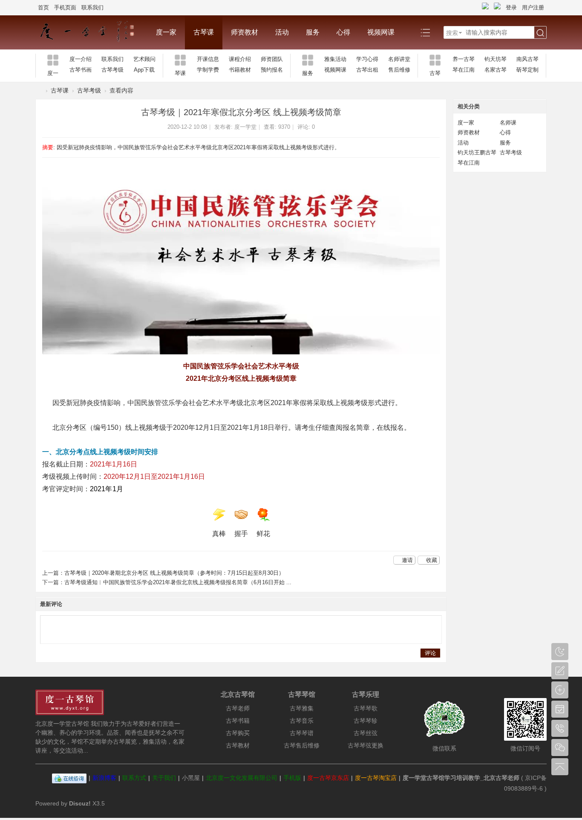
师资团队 (272, 59)
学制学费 (208, 70)
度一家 (166, 32)
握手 (241, 533)
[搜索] (540, 33)
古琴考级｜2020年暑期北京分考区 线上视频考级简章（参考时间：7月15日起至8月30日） (174, 573)
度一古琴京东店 (328, 777)
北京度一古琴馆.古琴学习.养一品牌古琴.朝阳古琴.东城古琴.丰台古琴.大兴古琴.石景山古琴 (38, 90)
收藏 (431, 560)
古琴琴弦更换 (365, 745)
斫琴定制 (527, 70)
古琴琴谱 (302, 733)
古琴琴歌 (365, 708)
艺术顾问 (144, 59)
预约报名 (272, 70)
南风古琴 (527, 59)
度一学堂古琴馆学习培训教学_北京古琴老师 (461, 777)
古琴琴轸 (365, 720)
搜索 (452, 32)
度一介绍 (80, 59)
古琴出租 (367, 70)
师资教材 (244, 32)
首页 (43, 7)
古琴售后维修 (302, 745)
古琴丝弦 (365, 733)
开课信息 (208, 59)
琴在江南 (463, 70)
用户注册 (533, 7)
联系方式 (134, 777)
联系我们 (92, 7)
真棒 (219, 533)
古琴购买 (238, 733)
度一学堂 (245, 127)
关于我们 (164, 777)
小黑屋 (191, 777)
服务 (313, 32)
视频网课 (381, 32)
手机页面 (65, 7)
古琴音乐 (302, 720)
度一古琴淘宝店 (376, 777)
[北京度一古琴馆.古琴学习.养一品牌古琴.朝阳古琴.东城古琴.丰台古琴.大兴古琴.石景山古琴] (91, 32)
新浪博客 (104, 777)
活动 (282, 32)
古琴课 (203, 32)
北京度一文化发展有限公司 (241, 777)
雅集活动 (335, 59)
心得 (343, 32)
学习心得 (367, 59)
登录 (511, 7)
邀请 (407, 560)
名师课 (508, 122)
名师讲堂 (399, 59)
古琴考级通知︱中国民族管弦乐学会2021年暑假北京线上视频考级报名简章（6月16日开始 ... (177, 582)
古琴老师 (238, 708)
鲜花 (263, 533)
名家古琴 (495, 70)
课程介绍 (240, 59)
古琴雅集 (302, 708)
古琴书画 (80, 70)
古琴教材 (238, 745)
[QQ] (69, 777)
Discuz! (80, 803)
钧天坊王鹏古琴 (477, 152)
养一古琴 (463, 59)
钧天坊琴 (495, 59)
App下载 (144, 70)
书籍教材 (240, 70)
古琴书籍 (238, 720)
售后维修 (399, 70)
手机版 (292, 777)
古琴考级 (112, 70)
